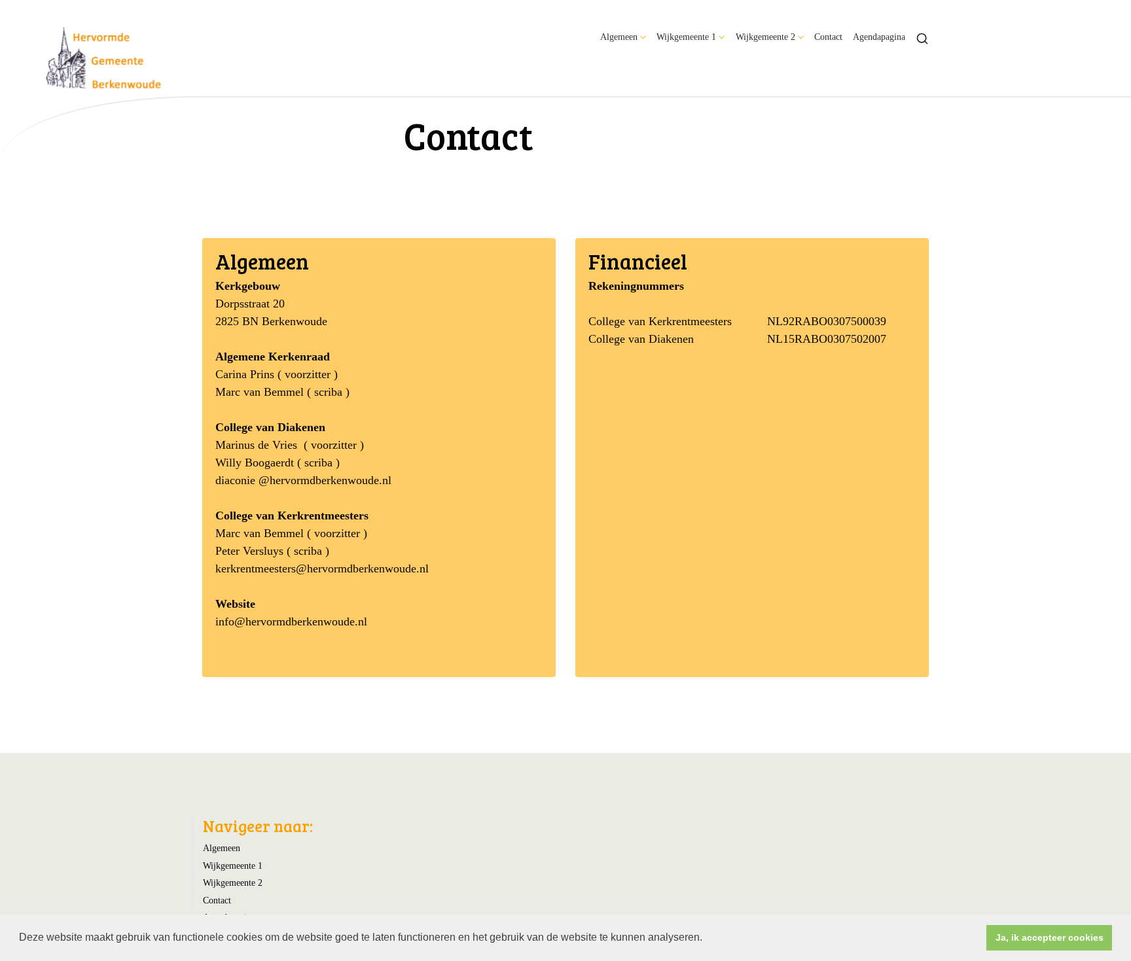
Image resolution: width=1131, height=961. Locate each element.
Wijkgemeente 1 (686, 36)
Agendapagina (879, 36)
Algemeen (618, 36)
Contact (828, 36)
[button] (707, 939)
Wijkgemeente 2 (765, 36)
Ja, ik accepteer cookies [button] (1050, 937)
